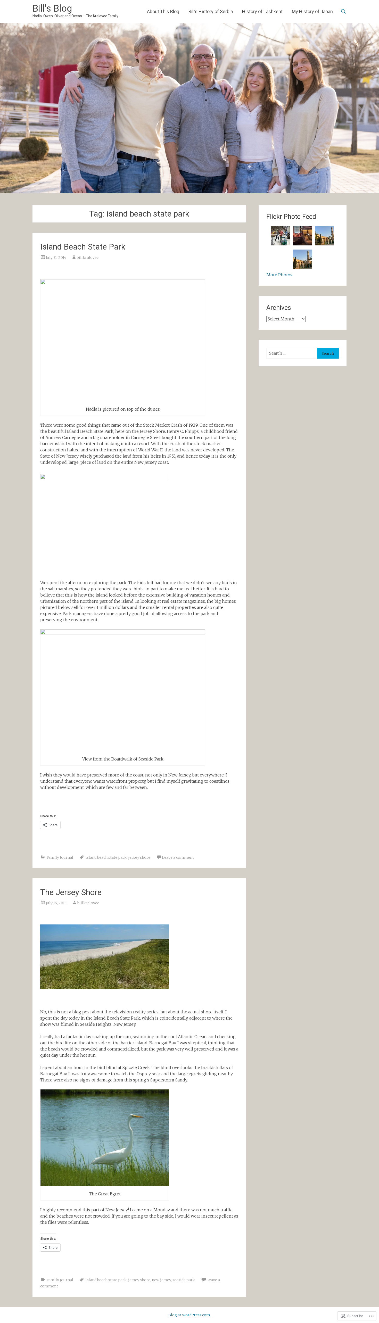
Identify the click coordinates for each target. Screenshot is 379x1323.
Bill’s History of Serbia (210, 11)
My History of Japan (312, 11)
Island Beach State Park (82, 247)
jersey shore (139, 857)
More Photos (279, 274)
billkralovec (87, 257)
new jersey (161, 1280)
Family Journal (60, 857)
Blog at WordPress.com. (189, 1315)
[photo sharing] (104, 987)
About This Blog (163, 11)
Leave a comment (178, 857)
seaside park (183, 1280)
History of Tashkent (262, 11)
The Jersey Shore (71, 892)
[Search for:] (291, 353)
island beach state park (106, 857)
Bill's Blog (52, 8)
